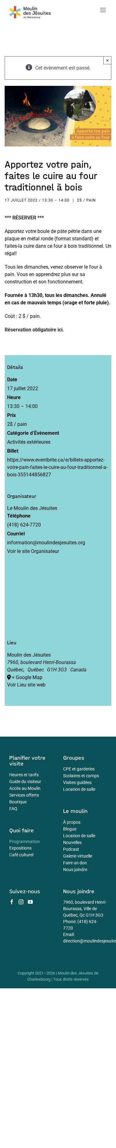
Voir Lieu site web (26, 685)
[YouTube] (30, 901)
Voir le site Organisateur (33, 551)
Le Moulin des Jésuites (32, 508)
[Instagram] (21, 901)
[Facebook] (11, 901)
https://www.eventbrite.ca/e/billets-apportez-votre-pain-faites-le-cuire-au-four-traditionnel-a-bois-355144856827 (57, 467)
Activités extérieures (28, 442)
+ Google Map (27, 677)
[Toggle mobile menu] (103, 10)
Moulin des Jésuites (29, 655)
